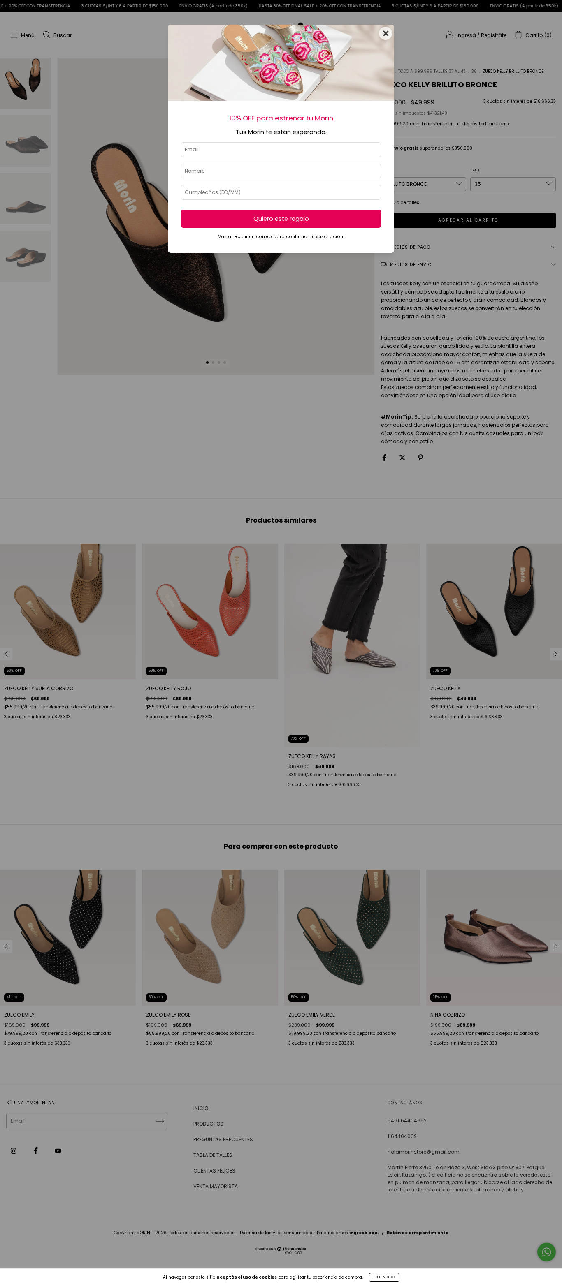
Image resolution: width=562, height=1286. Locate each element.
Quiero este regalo (281, 219)
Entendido (384, 1277)
